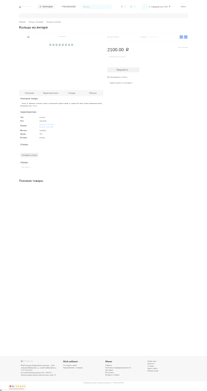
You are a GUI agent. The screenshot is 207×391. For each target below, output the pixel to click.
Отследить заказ (70, 365)
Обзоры (93, 93)
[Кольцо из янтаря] (176, 202)
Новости (151, 364)
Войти (183, 7)
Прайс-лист (152, 361)
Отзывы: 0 (143, 37)
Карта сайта (152, 368)
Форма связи (153, 371)
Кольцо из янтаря (46, 124)
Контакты (28, 15)
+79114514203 (68, 6)
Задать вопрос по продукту (121, 83)
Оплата (39, 15)
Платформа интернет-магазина (93, 383)
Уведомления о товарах (73, 368)
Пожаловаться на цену (117, 57)
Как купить (63, 15)
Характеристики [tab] (50, 93)
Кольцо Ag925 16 (32, 292)
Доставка (50, 15)
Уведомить (122, 69)
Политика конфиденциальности (118, 368)
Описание (29, 93)
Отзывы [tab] (71, 93)
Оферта (108, 365)
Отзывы (151, 366)
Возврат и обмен (79, 15)
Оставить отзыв (29, 155)
